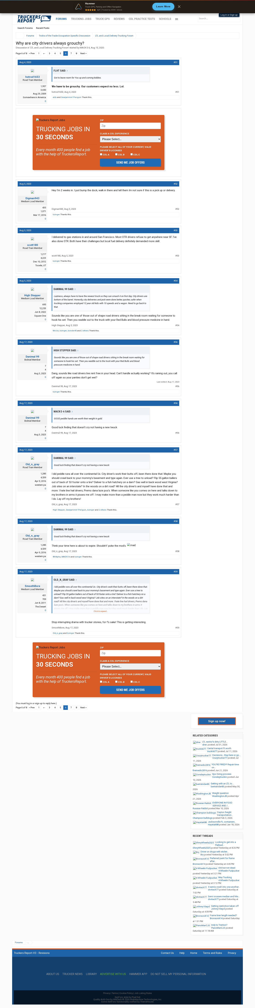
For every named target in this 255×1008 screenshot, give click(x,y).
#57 (175, 450)
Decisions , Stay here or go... (226, 755)
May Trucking (225, 877)
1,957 (43, 86)
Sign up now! (217, 721)
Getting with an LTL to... (222, 783)
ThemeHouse (147, 1001)
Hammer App (138, 974)
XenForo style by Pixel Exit (127, 997)
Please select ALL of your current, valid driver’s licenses (125, 149)
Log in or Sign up (229, 15)
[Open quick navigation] (234, 36)
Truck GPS (102, 18)
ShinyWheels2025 (201, 848)
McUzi (56, 331)
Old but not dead (226, 867)
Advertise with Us (113, 974)
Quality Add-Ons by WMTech (127, 999)
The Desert (40, 606)
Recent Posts (42, 28)
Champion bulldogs (202, 818)
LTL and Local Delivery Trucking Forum (49, 47)
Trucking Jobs (81, 18)
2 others (85, 331)
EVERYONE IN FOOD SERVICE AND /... (222, 804)
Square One (40, 315)
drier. (204, 744)
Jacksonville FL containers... (222, 821)
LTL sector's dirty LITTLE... (215, 741)
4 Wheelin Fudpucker (228, 870)
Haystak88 (213, 824)
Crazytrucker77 (219, 758)
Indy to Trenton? (219, 925)
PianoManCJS (218, 928)
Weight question (220, 793)
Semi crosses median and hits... (224, 896)
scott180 (32, 245)
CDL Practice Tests (142, 18)
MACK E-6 (85, 47)
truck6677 (212, 751)
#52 (175, 183)
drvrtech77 (213, 889)
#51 (175, 62)
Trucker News (72, 974)
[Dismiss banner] (179, 6)
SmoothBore (32, 586)
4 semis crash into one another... (224, 887)
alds (55, 97)
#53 (175, 230)
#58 (175, 521)
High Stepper (32, 295)
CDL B (121, 154)
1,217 (43, 254)
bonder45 (72, 331)
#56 (175, 342)
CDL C (136, 154)
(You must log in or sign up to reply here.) (36, 703)
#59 (175, 571)
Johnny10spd (218, 908)
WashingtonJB (219, 796)
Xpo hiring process (221, 774)
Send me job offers (130, 162)
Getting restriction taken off (225, 906)
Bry (202, 854)
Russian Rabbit (200, 808)
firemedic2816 (200, 770)
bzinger (56, 214)
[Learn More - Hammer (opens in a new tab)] (127, 6)
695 (44, 304)
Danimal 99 (32, 356)
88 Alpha (57, 557)
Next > (83, 53)
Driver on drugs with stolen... (215, 851)
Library (91, 974)
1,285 (43, 473)
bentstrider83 (217, 786)
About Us (52, 974)
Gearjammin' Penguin (71, 97)
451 (44, 595)
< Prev (32, 53)
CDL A (105, 154)
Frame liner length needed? (223, 915)
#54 (175, 280)
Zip (102, 120)
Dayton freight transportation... (225, 813)
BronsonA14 (199, 864)
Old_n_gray (32, 464)
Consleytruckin (219, 777)
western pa (40, 485)
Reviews (119, 18)
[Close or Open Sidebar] (230, 36)
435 (44, 207)
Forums (61, 18)
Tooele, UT (40, 265)
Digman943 (32, 198)
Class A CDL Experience (114, 133)
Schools (165, 18)
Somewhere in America (34, 97)
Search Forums (25, 28)
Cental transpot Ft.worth (219, 748)
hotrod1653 (32, 76)
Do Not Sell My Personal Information (178, 974)
